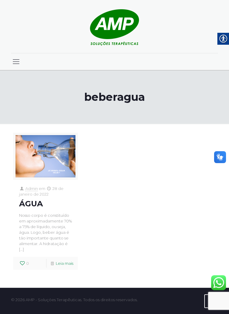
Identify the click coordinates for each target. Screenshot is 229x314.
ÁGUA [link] (31, 203)
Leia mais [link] (64, 263)
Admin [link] (31, 188)
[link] (114, 26)
